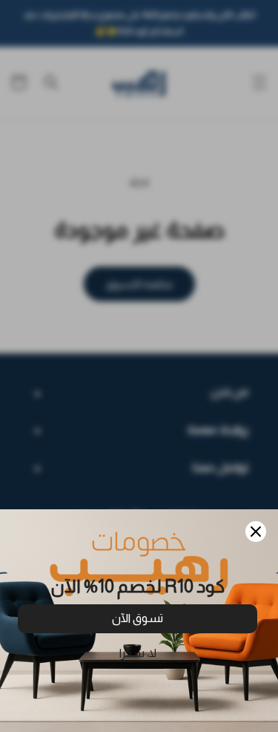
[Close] (255, 531)
